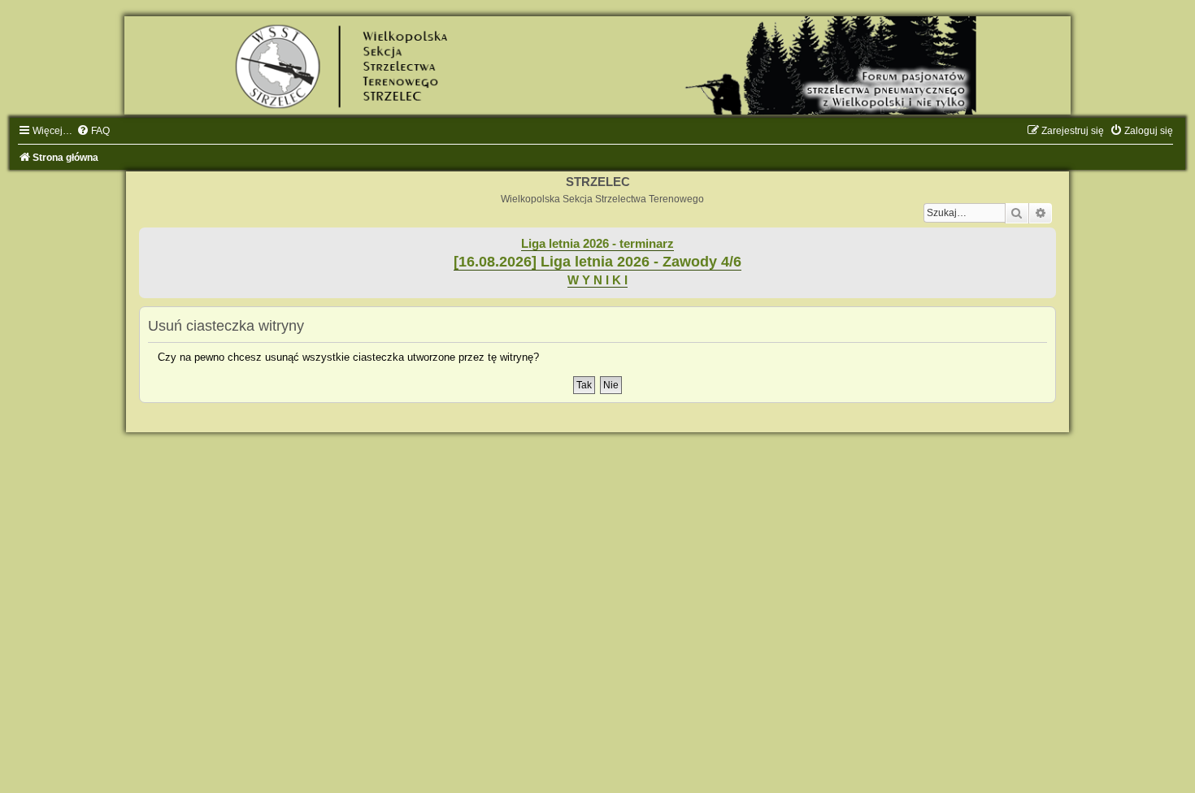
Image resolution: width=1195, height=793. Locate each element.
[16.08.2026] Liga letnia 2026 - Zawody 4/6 (597, 262)
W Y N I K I (597, 280)
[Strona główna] (597, 65)
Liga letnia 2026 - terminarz (597, 243)
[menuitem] (93, 130)
